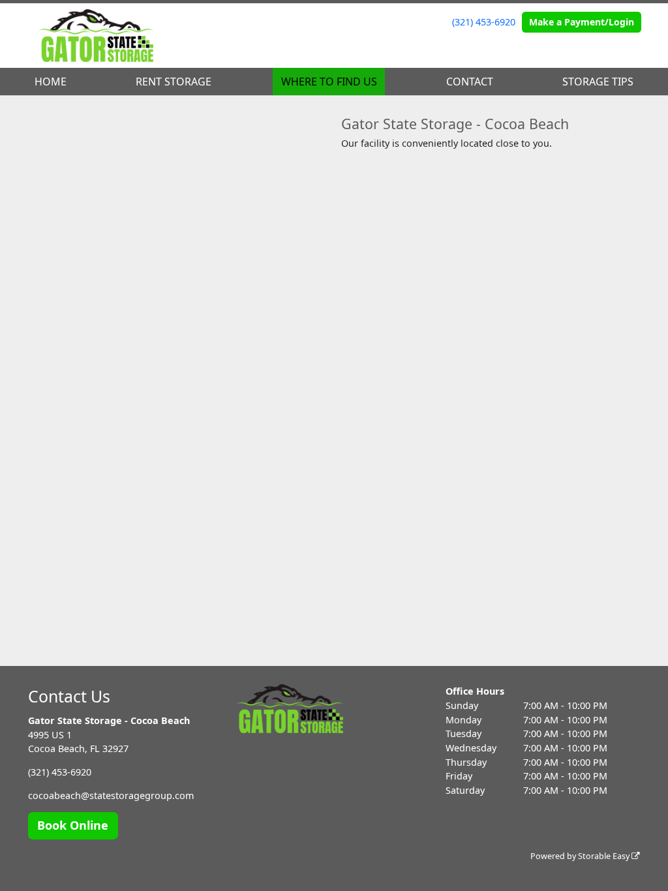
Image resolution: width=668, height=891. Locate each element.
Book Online (72, 825)
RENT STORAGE (173, 81)
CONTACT (469, 81)
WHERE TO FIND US (329, 81)
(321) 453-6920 (483, 22)
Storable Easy (604, 856)
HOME (51, 81)
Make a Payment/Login (581, 22)
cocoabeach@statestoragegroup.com (111, 795)
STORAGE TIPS (597, 81)
